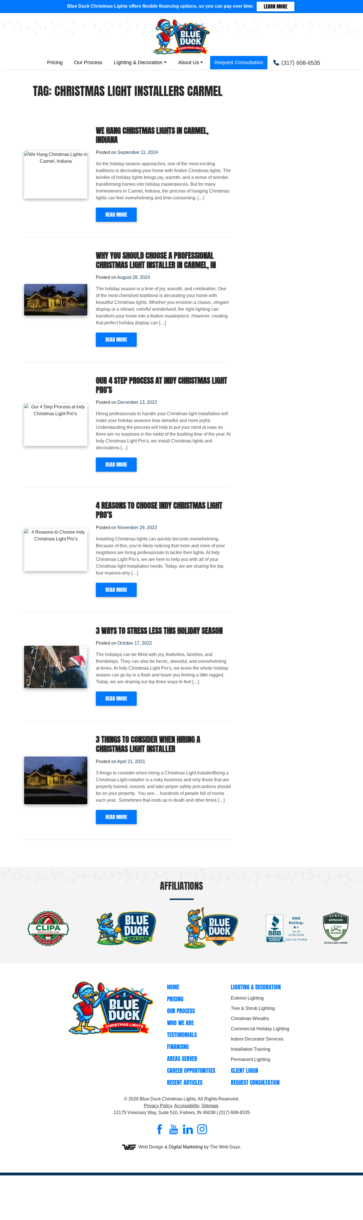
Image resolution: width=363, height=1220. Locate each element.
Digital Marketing (186, 1146)
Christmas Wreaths (250, 1018)
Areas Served (182, 1058)
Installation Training (250, 1049)
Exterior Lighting (247, 998)
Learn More (275, 6)
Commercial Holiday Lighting (260, 1028)
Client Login (244, 1070)
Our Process (88, 62)
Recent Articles (184, 1082)
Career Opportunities (191, 1070)
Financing (178, 1046)
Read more (116, 214)
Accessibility (186, 1105)
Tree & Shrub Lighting (253, 1008)
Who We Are (180, 1022)
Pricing (55, 62)
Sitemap (209, 1105)
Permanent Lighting (250, 1059)
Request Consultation (238, 62)
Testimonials (182, 1034)
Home (173, 987)
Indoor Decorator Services (257, 1039)
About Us (188, 62)
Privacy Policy (158, 1105)
